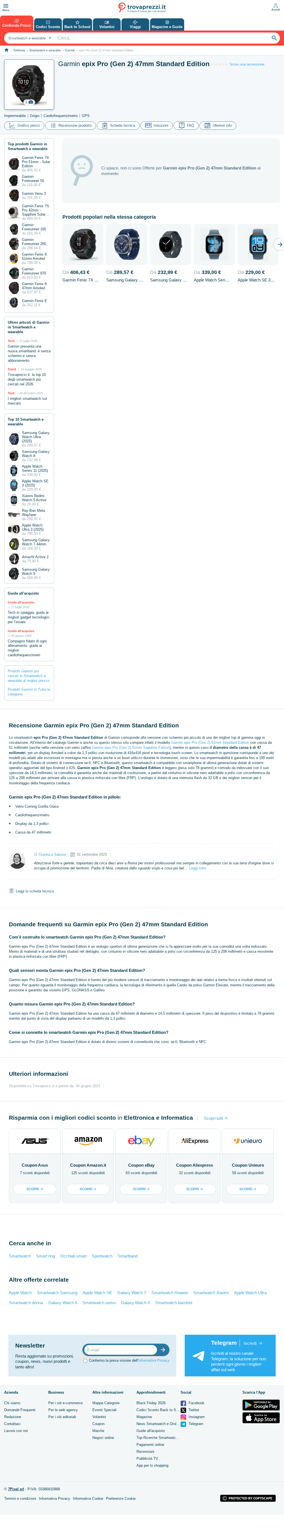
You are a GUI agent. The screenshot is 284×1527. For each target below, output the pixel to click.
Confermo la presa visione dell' (129, 1360)
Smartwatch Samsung (57, 1292)
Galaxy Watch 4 (135, 1302)
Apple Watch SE (97, 1292)
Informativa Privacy (153, 1360)
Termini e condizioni (20, 1498)
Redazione (12, 1417)
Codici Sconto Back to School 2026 (165, 1410)
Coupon (98, 1424)
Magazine (144, 1417)
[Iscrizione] (164, 1350)
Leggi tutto (197, 868)
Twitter (193, 1410)
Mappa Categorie (106, 1403)
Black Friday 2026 (151, 1403)
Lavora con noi (16, 1431)
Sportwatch (102, 1256)
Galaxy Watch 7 (131, 1292)
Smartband (128, 1256)
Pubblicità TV (147, 1458)
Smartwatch (20, 1256)
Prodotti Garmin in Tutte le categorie (29, 691)
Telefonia (19, 50)
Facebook (195, 1403)
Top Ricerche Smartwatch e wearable (166, 1438)
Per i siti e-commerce (65, 1403)
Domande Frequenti (20, 1410)
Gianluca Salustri (52, 854)
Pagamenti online (150, 1445)
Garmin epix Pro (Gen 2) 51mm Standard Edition (210, 742)
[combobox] (29, 38)
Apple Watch (20, 1292)
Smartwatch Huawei (169, 1292)
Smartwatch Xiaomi (211, 1292)
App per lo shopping (152, 1465)
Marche (98, 1431)
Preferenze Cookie (121, 1498)
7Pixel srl (16, 1489)
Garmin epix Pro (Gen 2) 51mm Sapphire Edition (130, 747)
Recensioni (145, 1451)
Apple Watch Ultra (250, 1292)
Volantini (99, 1417)
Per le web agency (63, 1410)
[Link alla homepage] (6, 50)
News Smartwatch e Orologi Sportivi (165, 1424)
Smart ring (45, 1256)
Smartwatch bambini (173, 1302)
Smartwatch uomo (99, 1302)
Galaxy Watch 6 (62, 1302)
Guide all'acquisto (150, 1431)
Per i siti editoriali (62, 1417)
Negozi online (103, 1438)
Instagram (196, 1417)
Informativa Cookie (88, 1498)
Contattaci (12, 1424)
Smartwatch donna (26, 1302)
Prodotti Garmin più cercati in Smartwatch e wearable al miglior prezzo (28, 676)
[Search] (274, 38)
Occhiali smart (73, 1256)
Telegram (195, 1424)
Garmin (70, 50)
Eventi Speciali (104, 1410)
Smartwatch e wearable (45, 50)
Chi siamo (12, 1403)
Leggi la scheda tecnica (35, 891)
